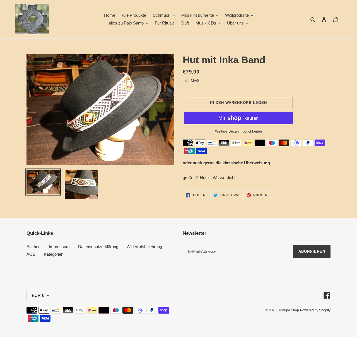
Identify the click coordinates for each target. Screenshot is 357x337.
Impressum (59, 246)
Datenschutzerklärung (98, 246)
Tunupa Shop (288, 310)
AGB (30, 254)
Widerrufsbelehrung (144, 246)
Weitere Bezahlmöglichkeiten (238, 131)
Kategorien (53, 254)
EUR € (38, 295)
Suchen (33, 246)
